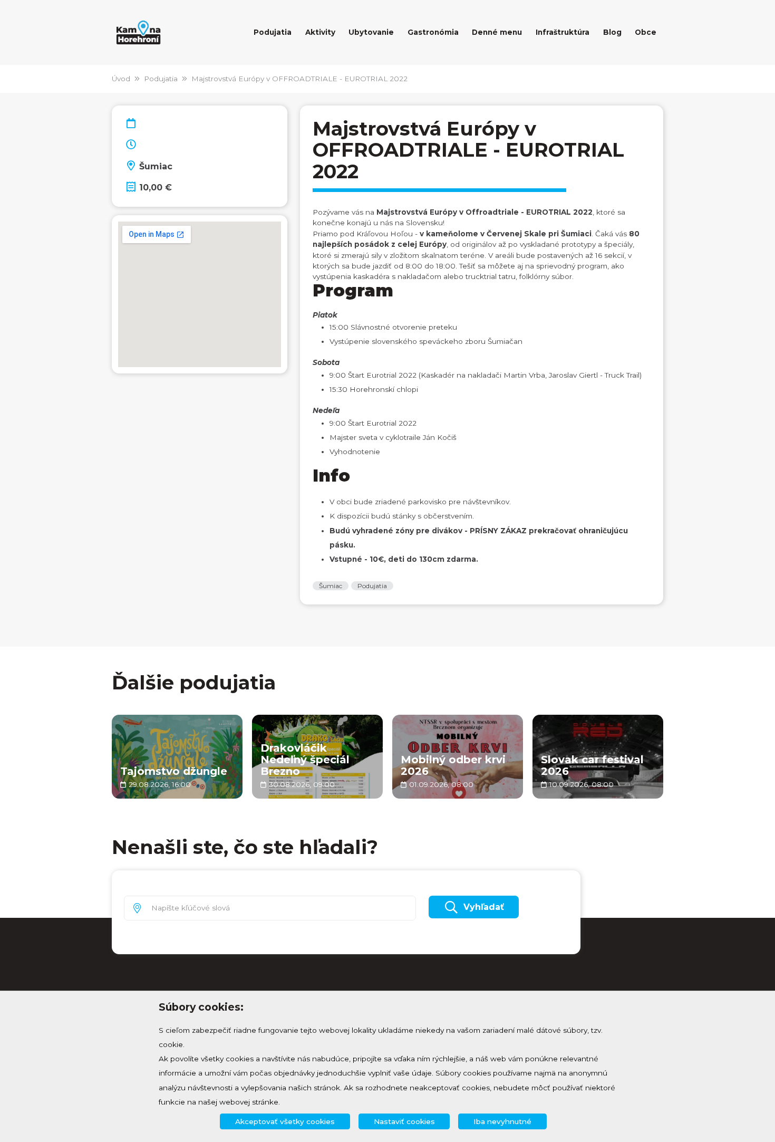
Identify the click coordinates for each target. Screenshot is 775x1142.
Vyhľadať (483, 907)
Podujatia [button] (273, 32)
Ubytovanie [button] (371, 32)
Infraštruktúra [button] (562, 32)
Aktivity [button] (320, 32)
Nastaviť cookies (404, 1121)
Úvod (121, 78)
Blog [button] (612, 32)
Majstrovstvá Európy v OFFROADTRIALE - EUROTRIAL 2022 (299, 78)
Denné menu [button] (497, 32)
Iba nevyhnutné (502, 1121)
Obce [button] (645, 32)
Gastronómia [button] (433, 32)
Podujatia (161, 78)
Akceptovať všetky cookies (285, 1121)
